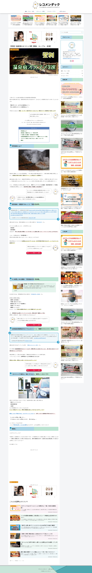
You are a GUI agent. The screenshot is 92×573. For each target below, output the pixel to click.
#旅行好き (26, 213)
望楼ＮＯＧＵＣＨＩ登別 (32, 345)
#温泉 (32, 213)
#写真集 (43, 210)
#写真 (40, 210)
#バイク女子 (50, 211)
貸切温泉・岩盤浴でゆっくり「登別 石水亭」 (30, 132)
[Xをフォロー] (71, 61)
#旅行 (22, 213)
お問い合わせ (51, 569)
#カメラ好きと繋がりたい (17, 211)
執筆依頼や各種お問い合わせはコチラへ (71, 58)
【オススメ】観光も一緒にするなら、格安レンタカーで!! (32, 138)
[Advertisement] (34, 87)
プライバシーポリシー (42, 569)
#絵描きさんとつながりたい (29, 211)
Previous (9, 20)
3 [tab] (48, 28)
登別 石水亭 (39, 222)
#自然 (44, 213)
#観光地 (19, 213)
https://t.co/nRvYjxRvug (34, 210)
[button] (82, 32)
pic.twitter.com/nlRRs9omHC (40, 338)
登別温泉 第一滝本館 (35, 294)
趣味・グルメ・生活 (14, 482)
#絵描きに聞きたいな (38, 213)
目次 (32, 128)
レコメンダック (72, 50)
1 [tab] (44, 28)
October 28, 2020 (28, 340)
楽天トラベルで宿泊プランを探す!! (34, 252)
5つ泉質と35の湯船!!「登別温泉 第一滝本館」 (30, 134)
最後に (22, 140)
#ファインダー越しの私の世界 (41, 211)
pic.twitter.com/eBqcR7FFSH (17, 215)
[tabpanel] (16, 20)
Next (82, 20)
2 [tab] (46, 28)
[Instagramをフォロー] (73, 61)
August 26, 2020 (32, 217)
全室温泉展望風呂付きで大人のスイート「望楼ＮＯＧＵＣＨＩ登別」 (34, 136)
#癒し (29, 213)
